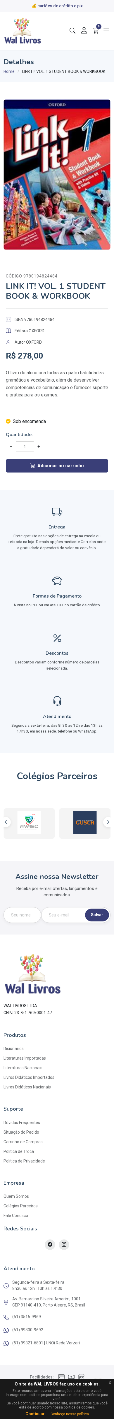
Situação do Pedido (21, 1132)
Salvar (97, 914)
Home (9, 71)
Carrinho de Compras (23, 1141)
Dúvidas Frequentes (22, 1122)
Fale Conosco (16, 1215)
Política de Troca (19, 1151)
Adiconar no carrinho (60, 465)
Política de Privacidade (24, 1161)
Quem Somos (16, 1196)
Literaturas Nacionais (23, 1067)
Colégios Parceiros (21, 1206)
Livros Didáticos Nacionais (27, 1087)
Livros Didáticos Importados (29, 1077)
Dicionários (14, 1048)
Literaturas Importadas (25, 1058)
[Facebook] (50, 1244)
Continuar (35, 1413)
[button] (108, 822)
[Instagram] (64, 1244)
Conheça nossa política (70, 1414)
